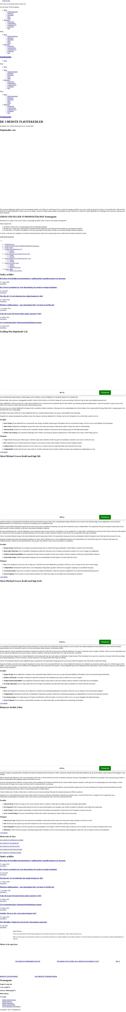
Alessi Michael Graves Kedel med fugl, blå (17, 254)
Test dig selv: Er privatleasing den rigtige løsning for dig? (21, 296)
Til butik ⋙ (105, 392)
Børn (8, 17)
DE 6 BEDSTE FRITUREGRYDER (11, 849)
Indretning (10, 13)
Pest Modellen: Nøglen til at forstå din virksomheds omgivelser (23, 922)
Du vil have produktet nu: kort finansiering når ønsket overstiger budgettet (28, 287)
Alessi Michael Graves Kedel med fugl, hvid (18, 258)
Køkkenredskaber (12, 12)
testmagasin (5, 57)
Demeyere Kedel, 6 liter (12, 263)
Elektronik (7, 20)
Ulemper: (12, 252)
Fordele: (12, 250)
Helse (9, 18)
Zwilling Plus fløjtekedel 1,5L (13, 249)
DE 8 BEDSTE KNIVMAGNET (10, 846)
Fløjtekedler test (9, 244)
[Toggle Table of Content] (1, 241)
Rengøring (10, 15)
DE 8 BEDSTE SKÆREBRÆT (9, 843)
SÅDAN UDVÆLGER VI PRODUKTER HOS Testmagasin (22, 246)
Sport (5, 61)
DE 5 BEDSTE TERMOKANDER (10, 852)
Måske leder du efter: (15, 267)
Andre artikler (9, 247)
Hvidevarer (10, 22)
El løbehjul (10, 27)
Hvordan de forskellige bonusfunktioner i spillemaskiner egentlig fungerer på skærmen (32, 278)
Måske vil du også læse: (16, 270)
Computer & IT (11, 25)
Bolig (5, 10)
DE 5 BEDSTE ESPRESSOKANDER (11, 840)
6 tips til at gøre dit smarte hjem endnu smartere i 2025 (20, 314)
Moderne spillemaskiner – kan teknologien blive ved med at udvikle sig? (27, 305)
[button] (63, 31)
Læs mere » (3, 284)
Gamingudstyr (11, 23)
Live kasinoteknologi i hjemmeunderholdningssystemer (21, 322)
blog (8, 28)
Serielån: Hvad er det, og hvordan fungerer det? (18, 913)
